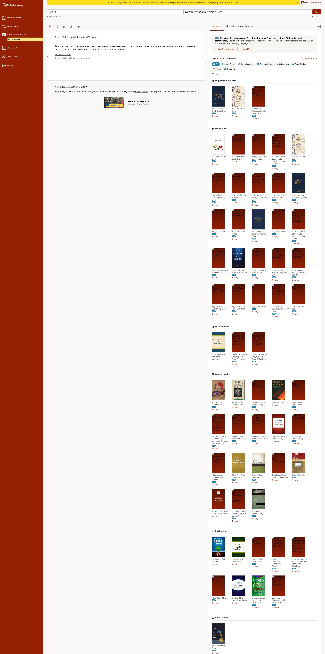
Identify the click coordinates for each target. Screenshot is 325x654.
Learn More (247, 49)
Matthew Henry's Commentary (279, 437)
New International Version (68, 86)
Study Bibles (221, 128)
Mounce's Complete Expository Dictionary (276, 562)
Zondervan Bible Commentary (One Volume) (239, 513)
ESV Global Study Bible (219, 158)
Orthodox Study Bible (298, 307)
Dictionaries (221, 531)
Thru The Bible (298, 475)
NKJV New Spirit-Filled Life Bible (239, 307)
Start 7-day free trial (226, 49)
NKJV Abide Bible (279, 231)
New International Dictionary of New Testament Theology (300, 562)
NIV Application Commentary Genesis (218, 477)
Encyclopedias (222, 326)
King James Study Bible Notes (259, 158)
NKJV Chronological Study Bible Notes (220, 271)
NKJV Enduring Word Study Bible (239, 271)
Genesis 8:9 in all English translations (72, 58)
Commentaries (222, 374)
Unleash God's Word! (138, 104)
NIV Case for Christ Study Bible (240, 196)
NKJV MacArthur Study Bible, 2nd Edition (299, 272)
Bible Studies (221, 617)
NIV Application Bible (238, 110)
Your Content (246, 26)
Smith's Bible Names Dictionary (239, 599)
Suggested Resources (225, 80)
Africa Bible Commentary (217, 403)
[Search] (316, 11)
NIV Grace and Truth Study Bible (219, 110)
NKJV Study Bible (259, 306)
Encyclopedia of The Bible (218, 355)
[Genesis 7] (48, 56)
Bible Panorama (279, 402)
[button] (310, 2)
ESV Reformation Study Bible (239, 158)
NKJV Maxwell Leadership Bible (219, 307)
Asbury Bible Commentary (237, 403)
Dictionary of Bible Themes (220, 560)
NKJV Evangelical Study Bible (259, 271)
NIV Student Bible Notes (239, 232)
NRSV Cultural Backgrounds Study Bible (280, 308)
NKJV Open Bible (219, 598)
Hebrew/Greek (232, 26)
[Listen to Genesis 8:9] (78, 27)
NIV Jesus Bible (218, 231)
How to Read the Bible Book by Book (260, 437)
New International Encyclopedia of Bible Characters (239, 356)
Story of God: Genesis (257, 476)
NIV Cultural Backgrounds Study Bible (260, 197)
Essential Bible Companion (298, 403)
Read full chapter (63, 54)
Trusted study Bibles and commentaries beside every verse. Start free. (173, 2)
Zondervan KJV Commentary (258, 512)
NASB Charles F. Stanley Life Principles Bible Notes (279, 160)
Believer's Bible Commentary (258, 403)
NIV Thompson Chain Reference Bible (259, 233)
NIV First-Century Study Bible (279, 196)
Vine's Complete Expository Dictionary (259, 600)
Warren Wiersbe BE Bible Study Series (220, 512)
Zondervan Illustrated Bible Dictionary (259, 111)
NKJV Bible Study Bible (219, 647)
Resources (217, 26)
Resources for (224, 58)
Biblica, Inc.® (141, 91)
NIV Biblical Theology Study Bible (218, 197)
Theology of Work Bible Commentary (280, 476)
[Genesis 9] (205, 56)
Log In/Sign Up (313, 2)
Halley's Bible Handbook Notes (239, 437)
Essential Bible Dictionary (258, 560)
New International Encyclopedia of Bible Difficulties (259, 356)
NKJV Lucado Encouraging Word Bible (280, 272)
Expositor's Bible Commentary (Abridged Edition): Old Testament (220, 439)
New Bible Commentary (297, 437)
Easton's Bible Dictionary (238, 560)
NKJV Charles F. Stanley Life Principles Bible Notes (298, 235)
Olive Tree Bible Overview (238, 476)
